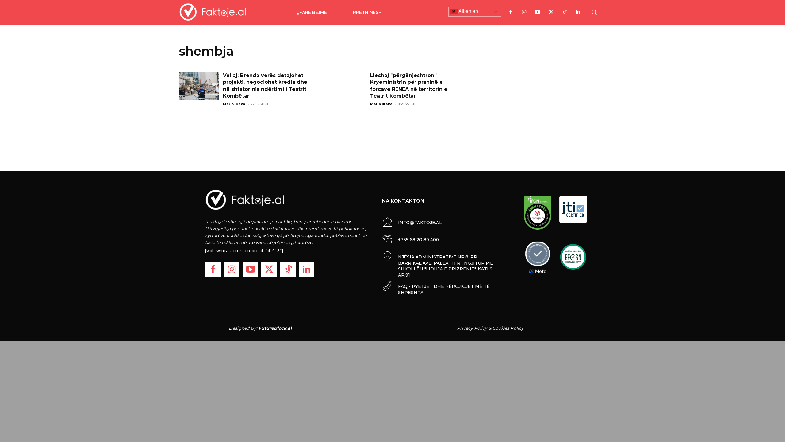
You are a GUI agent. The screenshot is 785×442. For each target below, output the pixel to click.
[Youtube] (537, 12)
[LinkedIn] (578, 12)
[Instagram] (524, 12)
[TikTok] (564, 12)
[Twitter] (551, 12)
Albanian (468, 11)
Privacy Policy (472, 328)
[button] (594, 12)
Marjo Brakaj (235, 104)
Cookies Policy (508, 328)
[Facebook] (510, 12)
